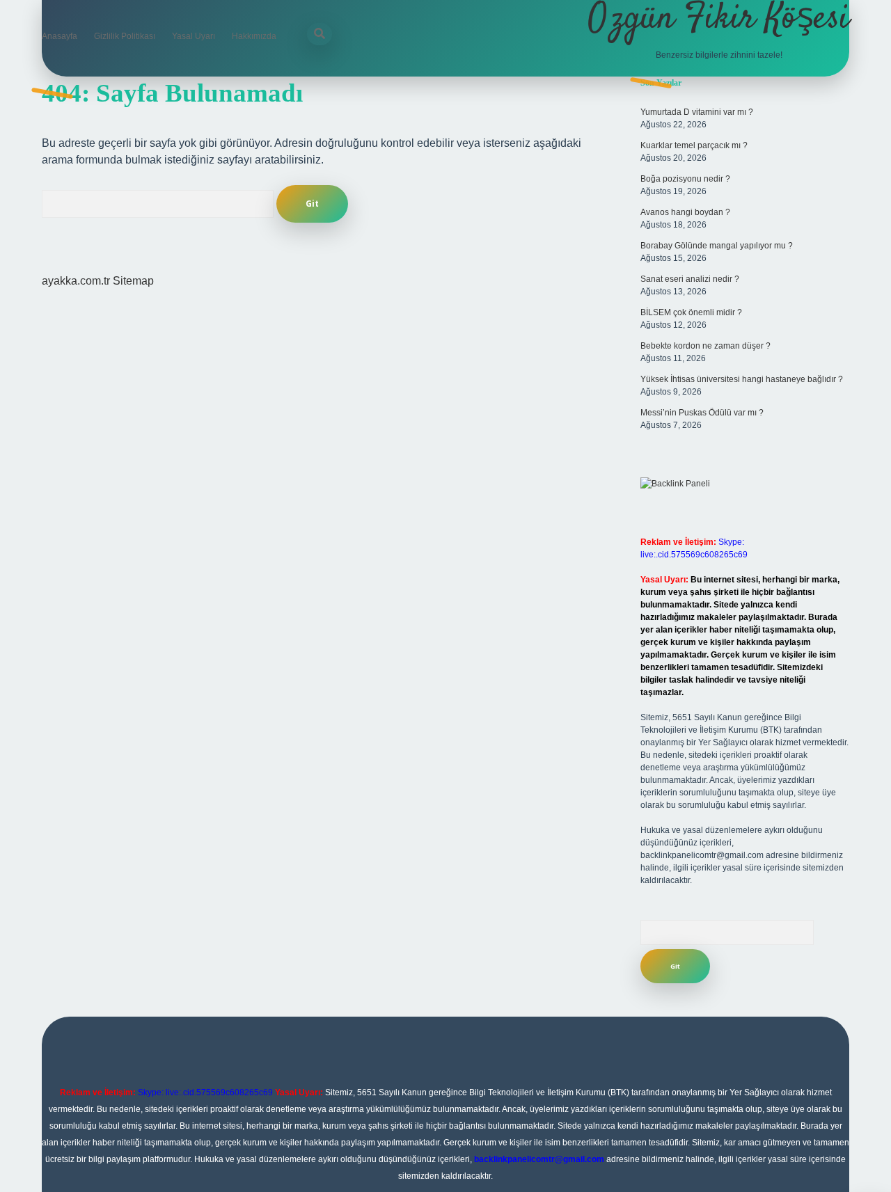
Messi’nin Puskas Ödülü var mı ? (702, 413)
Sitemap (133, 281)
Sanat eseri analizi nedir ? (689, 279)
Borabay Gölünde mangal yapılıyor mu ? (716, 246)
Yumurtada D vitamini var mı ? (696, 112)
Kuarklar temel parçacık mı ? (694, 145)
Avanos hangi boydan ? (685, 212)
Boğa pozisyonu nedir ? (685, 179)
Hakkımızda (254, 36)
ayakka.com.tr (76, 281)
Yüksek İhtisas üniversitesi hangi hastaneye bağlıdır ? (741, 379)
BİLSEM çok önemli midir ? (691, 312)
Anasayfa (59, 36)
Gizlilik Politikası (124, 36)
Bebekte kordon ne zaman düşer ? (705, 346)
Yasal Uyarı (193, 36)
